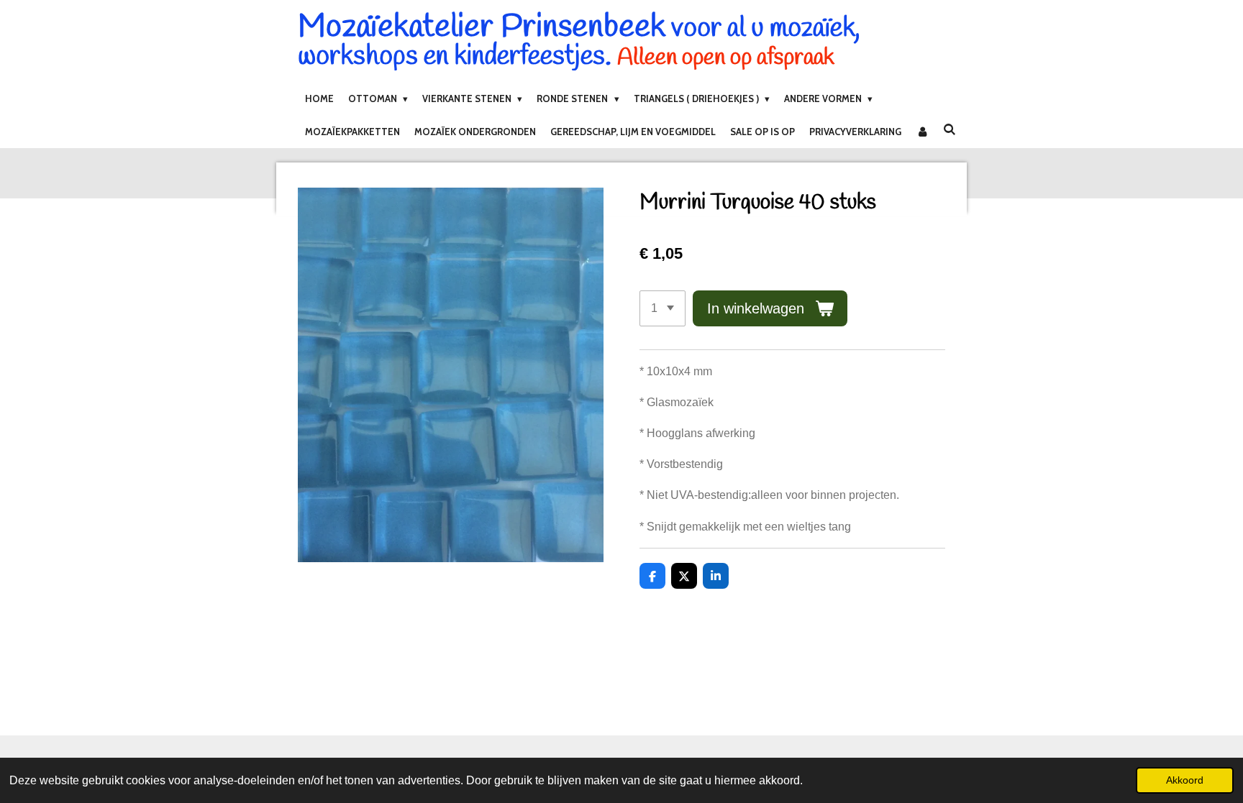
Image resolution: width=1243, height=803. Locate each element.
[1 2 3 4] (662, 308)
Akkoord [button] (1184, 780)
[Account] (922, 131)
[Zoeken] (949, 129)
